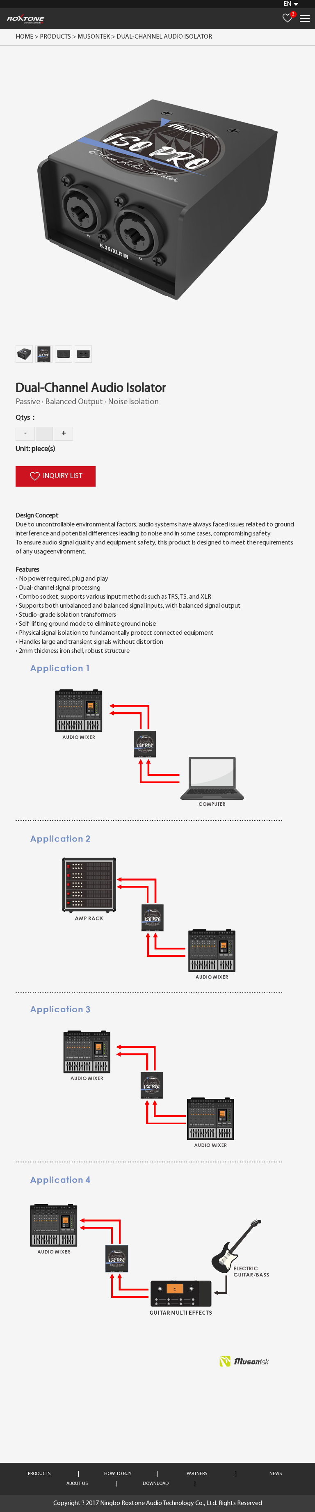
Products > (58, 37)
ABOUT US (77, 1483)
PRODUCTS (39, 1473)
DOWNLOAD (156, 1483)
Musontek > (97, 37)
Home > (27, 37)
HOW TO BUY (118, 1473)
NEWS (275, 1473)
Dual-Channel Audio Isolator (164, 37)
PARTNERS (197, 1473)
